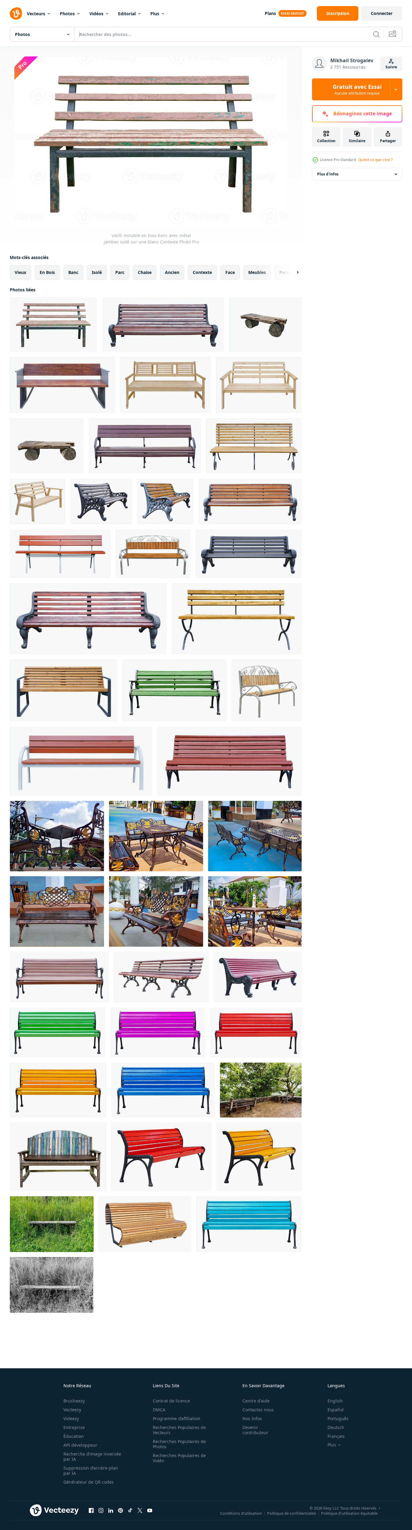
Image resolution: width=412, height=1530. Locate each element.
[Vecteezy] (16, 13)
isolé (97, 272)
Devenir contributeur (255, 1429)
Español (336, 1410)
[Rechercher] (376, 34)
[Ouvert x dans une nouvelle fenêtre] (140, 1510)
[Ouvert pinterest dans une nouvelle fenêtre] (120, 1510)
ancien (172, 272)
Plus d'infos (328, 174)
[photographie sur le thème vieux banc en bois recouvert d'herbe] (52, 1224)
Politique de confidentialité (291, 1513)
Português (338, 1418)
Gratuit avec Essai (357, 89)
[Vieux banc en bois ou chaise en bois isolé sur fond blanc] (47, 445)
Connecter (381, 13)
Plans (270, 13)
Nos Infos (252, 1418)
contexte (202, 272)
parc (119, 272)
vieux (20, 272)
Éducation (73, 1436)
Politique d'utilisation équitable (349, 1513)
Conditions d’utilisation (241, 1513)
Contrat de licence (171, 1401)
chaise (145, 272)
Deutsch (336, 1427)
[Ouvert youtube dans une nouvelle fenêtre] (149, 1510)
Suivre (391, 67)
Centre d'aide (256, 1401)
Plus (154, 13)
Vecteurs (36, 13)
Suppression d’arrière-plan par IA (90, 1470)
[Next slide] (292, 272)
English (335, 1401)
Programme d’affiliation (176, 1418)
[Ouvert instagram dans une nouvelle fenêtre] (101, 1510)
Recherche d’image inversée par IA (92, 1456)
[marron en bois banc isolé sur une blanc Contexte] (229, 761)
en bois (47, 272)
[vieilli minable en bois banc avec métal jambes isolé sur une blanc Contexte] (53, 324)
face (230, 272)
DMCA (159, 1410)
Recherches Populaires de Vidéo (179, 1458)
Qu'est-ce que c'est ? (375, 159)
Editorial (127, 13)
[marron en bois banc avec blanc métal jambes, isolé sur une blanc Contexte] (60, 553)
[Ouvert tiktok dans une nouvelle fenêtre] (130, 1510)
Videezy (71, 1418)
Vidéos (96, 13)
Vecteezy (72, 1410)
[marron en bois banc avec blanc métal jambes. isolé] (81, 761)
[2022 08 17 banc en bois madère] (261, 1090)
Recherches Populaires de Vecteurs (179, 1429)
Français (336, 1436)
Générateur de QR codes (88, 1482)
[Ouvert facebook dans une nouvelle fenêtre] (91, 1510)
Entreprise (74, 1427)
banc (73, 272)
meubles (257, 272)
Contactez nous (258, 1410)
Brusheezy (74, 1401)
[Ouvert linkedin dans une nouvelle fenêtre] (110, 1510)
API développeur (80, 1445)
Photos (67, 13)
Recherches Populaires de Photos (179, 1443)
